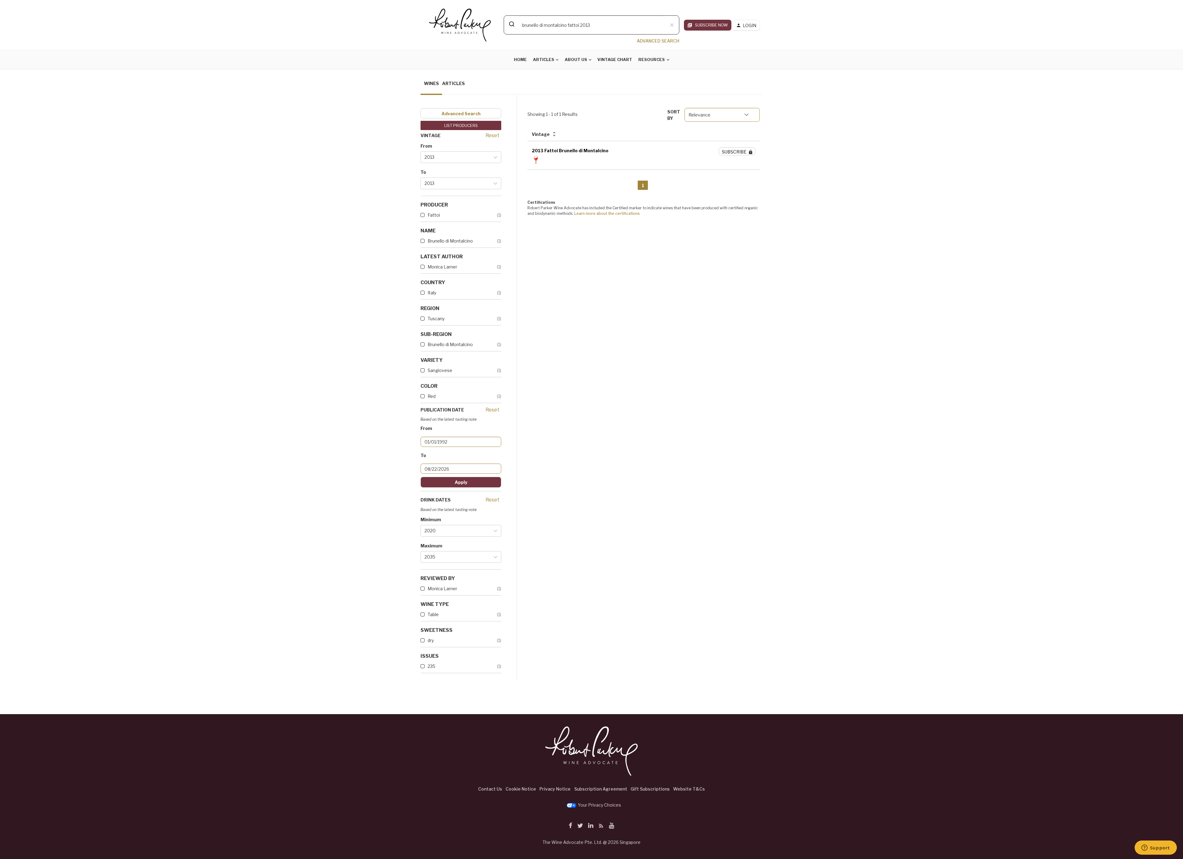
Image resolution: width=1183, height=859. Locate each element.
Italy (432, 292)
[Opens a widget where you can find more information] (1155, 848)
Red (432, 396)
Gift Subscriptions (650, 789)
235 (431, 666)
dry (431, 640)
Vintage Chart (614, 59)
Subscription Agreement (600, 789)
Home (520, 59)
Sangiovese (440, 370)
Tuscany (436, 318)
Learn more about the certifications (607, 213)
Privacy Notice (555, 789)
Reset (492, 135)
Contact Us (490, 789)
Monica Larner (442, 266)
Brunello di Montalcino (450, 240)
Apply (461, 482)
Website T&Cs (689, 789)
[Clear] (672, 25)
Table (433, 614)
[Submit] (511, 24)
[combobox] (591, 25)
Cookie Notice (521, 789)
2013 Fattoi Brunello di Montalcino (570, 150)
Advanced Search (461, 113)
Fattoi (434, 215)
